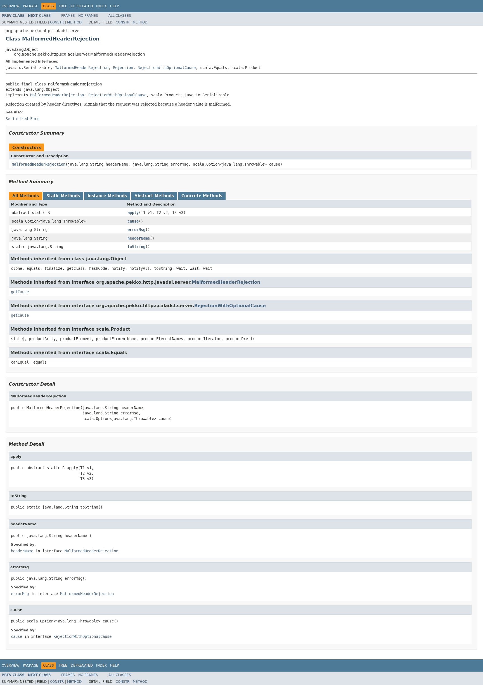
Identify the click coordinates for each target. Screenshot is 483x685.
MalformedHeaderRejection (81, 67)
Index (101, 6)
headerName (138, 238)
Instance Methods (107, 196)
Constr (57, 22)
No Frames (88, 16)
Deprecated (82, 6)
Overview (11, 6)
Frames (68, 16)
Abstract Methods (154, 196)
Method (74, 22)
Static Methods (63, 196)
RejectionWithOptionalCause (167, 67)
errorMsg (136, 229)
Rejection (123, 67)
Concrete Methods (201, 196)
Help (114, 6)
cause (133, 221)
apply (133, 212)
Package (30, 6)
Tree (63, 6)
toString (136, 246)
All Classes (119, 16)
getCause (20, 292)
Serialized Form (22, 118)
